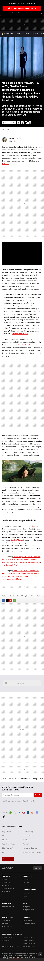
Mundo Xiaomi (6, 891)
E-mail (29, 122)
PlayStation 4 (27, 840)
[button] (14, 138)
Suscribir (38, 795)
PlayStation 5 (6, 832)
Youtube (23, 812)
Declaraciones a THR (20, 334)
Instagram (28, 812)
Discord (36, 812)
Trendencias (6, 920)
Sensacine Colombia (29, 943)
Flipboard (26, 122)
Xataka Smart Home (8, 888)
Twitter (22, 122)
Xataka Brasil (6, 940)
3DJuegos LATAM (28, 937)
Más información (18, 959)
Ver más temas (7, 859)
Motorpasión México (29, 946)
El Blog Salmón (27, 920)
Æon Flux (5, 164)
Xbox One (5, 840)
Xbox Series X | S (28, 832)
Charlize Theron (17, 540)
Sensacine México (28, 940)
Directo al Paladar (8, 907)
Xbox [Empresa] (7, 848)
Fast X (34, 526)
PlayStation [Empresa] (30, 848)
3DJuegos (26, 879)
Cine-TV (20, 596)
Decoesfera (5, 923)
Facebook (18, 122)
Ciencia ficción (8, 34)
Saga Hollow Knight (8, 844)
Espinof (25, 896)
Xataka (4, 879)
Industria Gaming (28, 836)
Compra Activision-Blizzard (32, 852)
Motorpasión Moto (28, 910)
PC (3, 836)
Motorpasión (26, 907)
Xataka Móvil (6, 882)
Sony (4, 852)
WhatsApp (10, 812)
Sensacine (26, 893)
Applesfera (5, 885)
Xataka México (7, 937)
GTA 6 (18, 34)
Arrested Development (27, 345)
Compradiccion (7, 926)
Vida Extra (26, 882)
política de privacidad (28, 801)
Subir (36, 868)
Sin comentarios (10, 123)
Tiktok (4, 816)
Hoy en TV (29, 596)
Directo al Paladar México (10, 946)
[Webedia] (8, 869)
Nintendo (35, 34)
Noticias (12, 596)
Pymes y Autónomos (29, 923)
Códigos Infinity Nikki (23, 779)
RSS (32, 812)
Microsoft (26, 844)
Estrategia (26, 34)
